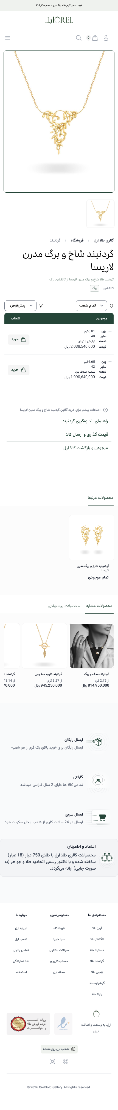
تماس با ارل (21, 950)
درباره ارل (21, 928)
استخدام (21, 972)
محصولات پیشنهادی (64, 606)
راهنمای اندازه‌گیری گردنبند (85, 421)
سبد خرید (59, 939)
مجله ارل (59, 972)
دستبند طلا (97, 950)
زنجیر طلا (97, 972)
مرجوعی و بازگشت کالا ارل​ (85, 448)
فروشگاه (77, 240)
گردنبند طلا (97, 961)
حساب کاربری (59, 961)
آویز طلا (97, 928)
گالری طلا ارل (104, 240)
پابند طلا (97, 994)
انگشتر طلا (97, 939)
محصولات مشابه (99, 606)
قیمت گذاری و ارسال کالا (87, 434)
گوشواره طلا (97, 983)
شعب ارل (21, 939)
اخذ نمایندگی (21, 961)
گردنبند (55, 241)
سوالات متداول (59, 950)
